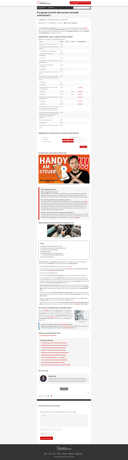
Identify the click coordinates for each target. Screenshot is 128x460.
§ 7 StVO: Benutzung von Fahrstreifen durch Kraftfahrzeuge (54, 342)
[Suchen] (89, 8)
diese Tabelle (76, 217)
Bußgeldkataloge (41, 7)
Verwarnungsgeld (50, 316)
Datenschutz (65, 453)
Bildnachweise (71, 453)
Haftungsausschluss (79, 453)
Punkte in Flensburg (63, 324)
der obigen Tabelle (67, 327)
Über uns (54, 453)
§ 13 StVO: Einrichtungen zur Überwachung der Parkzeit (53, 347)
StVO (48, 193)
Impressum (59, 453)
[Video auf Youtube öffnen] (64, 169)
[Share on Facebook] (48, 396)
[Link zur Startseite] (44, 2)
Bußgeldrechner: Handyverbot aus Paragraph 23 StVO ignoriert (53, 248)
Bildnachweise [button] (64, 388)
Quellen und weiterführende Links (47, 256)
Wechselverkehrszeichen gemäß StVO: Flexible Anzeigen (53, 355)
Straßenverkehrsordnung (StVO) (53, 19)
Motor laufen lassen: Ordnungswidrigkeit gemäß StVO (52, 362)
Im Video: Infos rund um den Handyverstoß (49, 249)
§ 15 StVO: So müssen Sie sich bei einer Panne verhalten (53, 350)
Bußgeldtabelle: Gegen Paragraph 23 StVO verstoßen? (51, 246)
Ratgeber (45, 453)
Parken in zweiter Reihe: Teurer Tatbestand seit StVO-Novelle (54, 360)
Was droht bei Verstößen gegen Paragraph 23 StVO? (53, 254)
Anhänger (70, 268)
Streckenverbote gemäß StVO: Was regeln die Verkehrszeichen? (55, 352)
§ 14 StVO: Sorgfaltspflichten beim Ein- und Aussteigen (53, 357)
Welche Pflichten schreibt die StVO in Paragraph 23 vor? (52, 253)
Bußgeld (46, 310)
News (50, 453)
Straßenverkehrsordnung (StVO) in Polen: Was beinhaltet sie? (54, 345)
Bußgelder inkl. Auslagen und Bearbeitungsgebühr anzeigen (52, 39)
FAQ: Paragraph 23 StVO (46, 251)
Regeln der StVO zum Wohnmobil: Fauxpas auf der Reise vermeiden (55, 364)
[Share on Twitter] (44, 396)
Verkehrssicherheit (50, 270)
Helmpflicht (77, 304)
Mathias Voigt (52, 376)
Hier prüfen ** (80, 87)
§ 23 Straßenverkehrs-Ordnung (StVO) (48, 335)
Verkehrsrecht (50, 7)
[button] (80, 3)
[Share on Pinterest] (51, 396)
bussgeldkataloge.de (42, 19)
